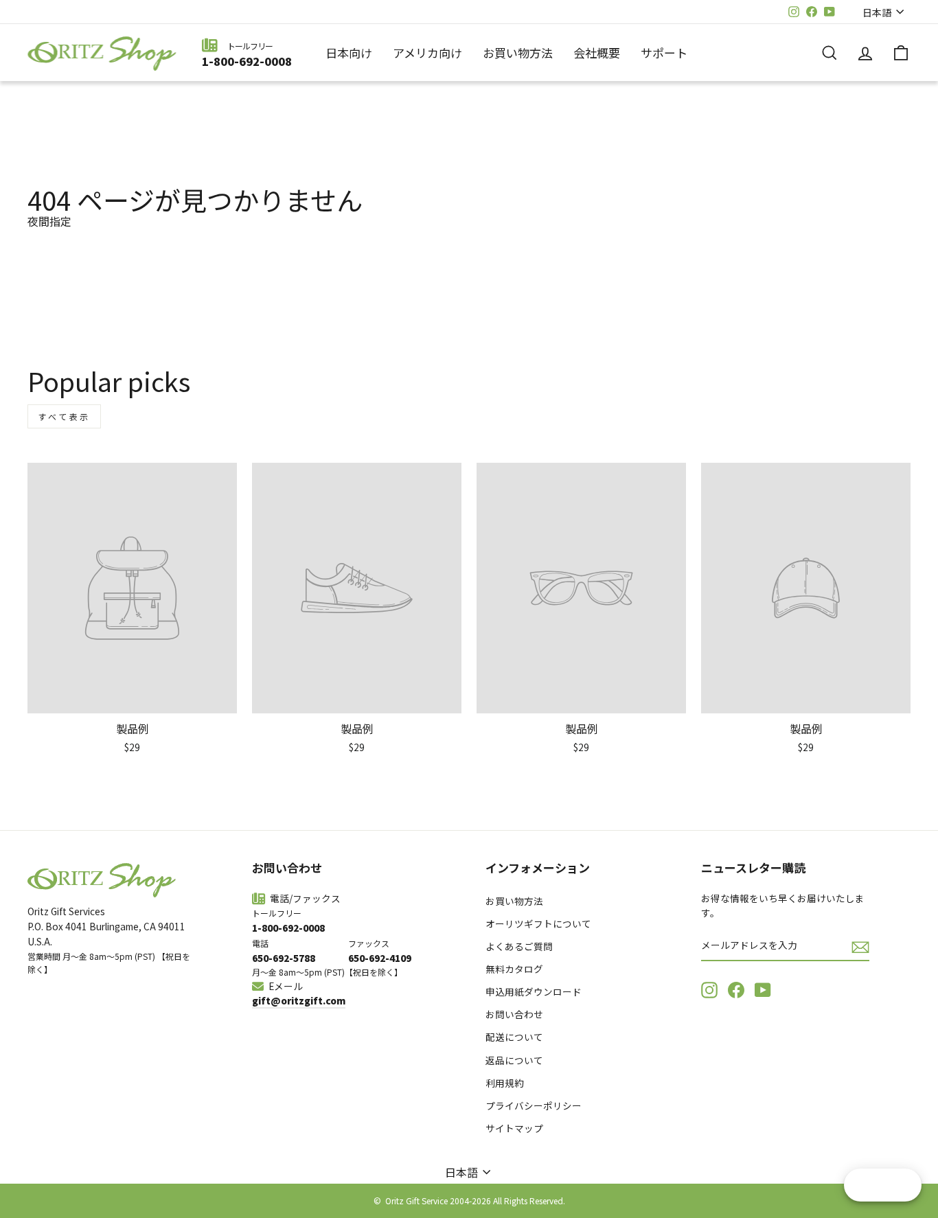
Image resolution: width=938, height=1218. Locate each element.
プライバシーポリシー (533, 1105)
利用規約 (504, 1083)
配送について (514, 1037)
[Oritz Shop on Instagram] (709, 990)
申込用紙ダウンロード (533, 991)
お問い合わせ (514, 1014)
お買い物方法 (518, 52)
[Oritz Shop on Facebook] (736, 990)
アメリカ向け (427, 52)
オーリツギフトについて (538, 923)
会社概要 (596, 52)
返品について (514, 1060)
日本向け (348, 52)
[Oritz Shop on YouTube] (763, 990)
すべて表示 (64, 416)
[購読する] (860, 946)
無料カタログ (514, 969)
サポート (664, 52)
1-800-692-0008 (247, 61)
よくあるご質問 (519, 946)
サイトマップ (514, 1128)
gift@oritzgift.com (298, 1000)
